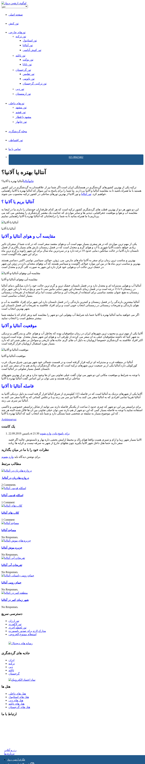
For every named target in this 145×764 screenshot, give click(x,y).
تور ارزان (13, 620)
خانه (31, 181)
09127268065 (12, 733)
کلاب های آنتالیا (10, 512)
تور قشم (21, 112)
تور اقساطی (15, 140)
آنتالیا (26, 181)
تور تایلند (20, 55)
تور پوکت (28, 59)
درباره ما (9, 753)
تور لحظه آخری (17, 627)
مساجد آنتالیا (8, 530)
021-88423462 (76, 157)
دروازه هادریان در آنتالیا (15, 477)
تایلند (11, 670)
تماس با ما (14, 149)
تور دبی (20, 88)
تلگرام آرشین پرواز (16, 759)
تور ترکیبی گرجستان (35, 83)
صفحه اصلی (15, 14)
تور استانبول (30, 40)
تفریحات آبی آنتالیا (11, 565)
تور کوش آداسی (32, 50)
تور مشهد (21, 107)
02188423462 (12, 720)
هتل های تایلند (16, 703)
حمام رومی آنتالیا (11, 582)
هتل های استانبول (18, 696)
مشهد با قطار (23, 116)
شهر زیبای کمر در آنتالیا (15, 599)
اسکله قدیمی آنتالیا (12, 495)
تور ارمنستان (23, 93)
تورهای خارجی (16, 32)
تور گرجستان (23, 69)
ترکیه (11, 663)
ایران (11, 660)
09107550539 (12, 736)
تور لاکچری (14, 624)
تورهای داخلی (16, 103)
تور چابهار (21, 121)
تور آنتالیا (28, 45)
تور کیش (13, 23)
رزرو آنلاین (10, 750)
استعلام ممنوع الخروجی (22, 634)
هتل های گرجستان (19, 707)
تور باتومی (28, 78)
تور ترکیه (21, 36)
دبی (10, 666)
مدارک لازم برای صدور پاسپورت (27, 630)
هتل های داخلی (17, 693)
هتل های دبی (15, 700)
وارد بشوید (7, 456)
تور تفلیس (28, 73)
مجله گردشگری (17, 131)
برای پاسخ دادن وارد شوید (55, 433)
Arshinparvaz (8, 419)
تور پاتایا (27, 64)
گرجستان (14, 673)
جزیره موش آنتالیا (11, 547)
